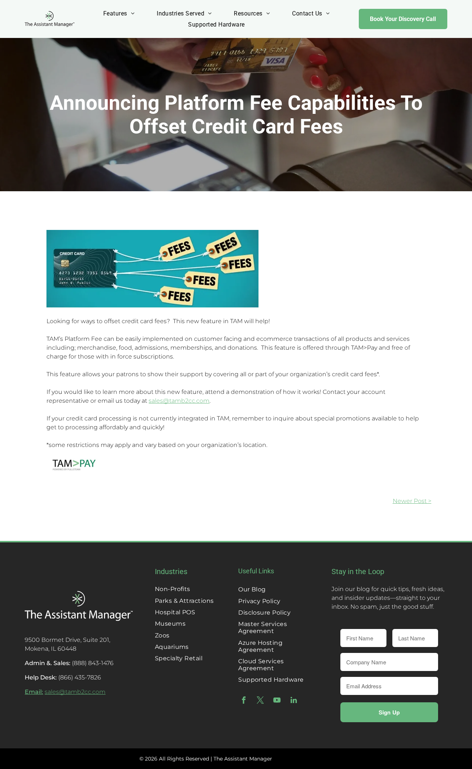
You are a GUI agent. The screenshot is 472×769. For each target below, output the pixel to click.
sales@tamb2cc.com (179, 400)
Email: (34, 691)
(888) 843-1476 (93, 663)
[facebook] (243, 701)
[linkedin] (293, 701)
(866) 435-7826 (79, 677)
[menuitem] (119, 13)
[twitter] (260, 701)
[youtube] (276, 701)
